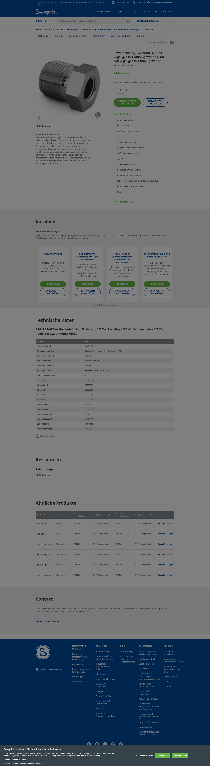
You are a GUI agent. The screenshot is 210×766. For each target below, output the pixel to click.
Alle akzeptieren (180, 755)
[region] (105, 755)
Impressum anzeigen (34, 763)
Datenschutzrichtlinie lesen (15, 759)
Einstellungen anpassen (143, 755)
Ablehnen (162, 755)
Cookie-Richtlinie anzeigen (15, 763)
